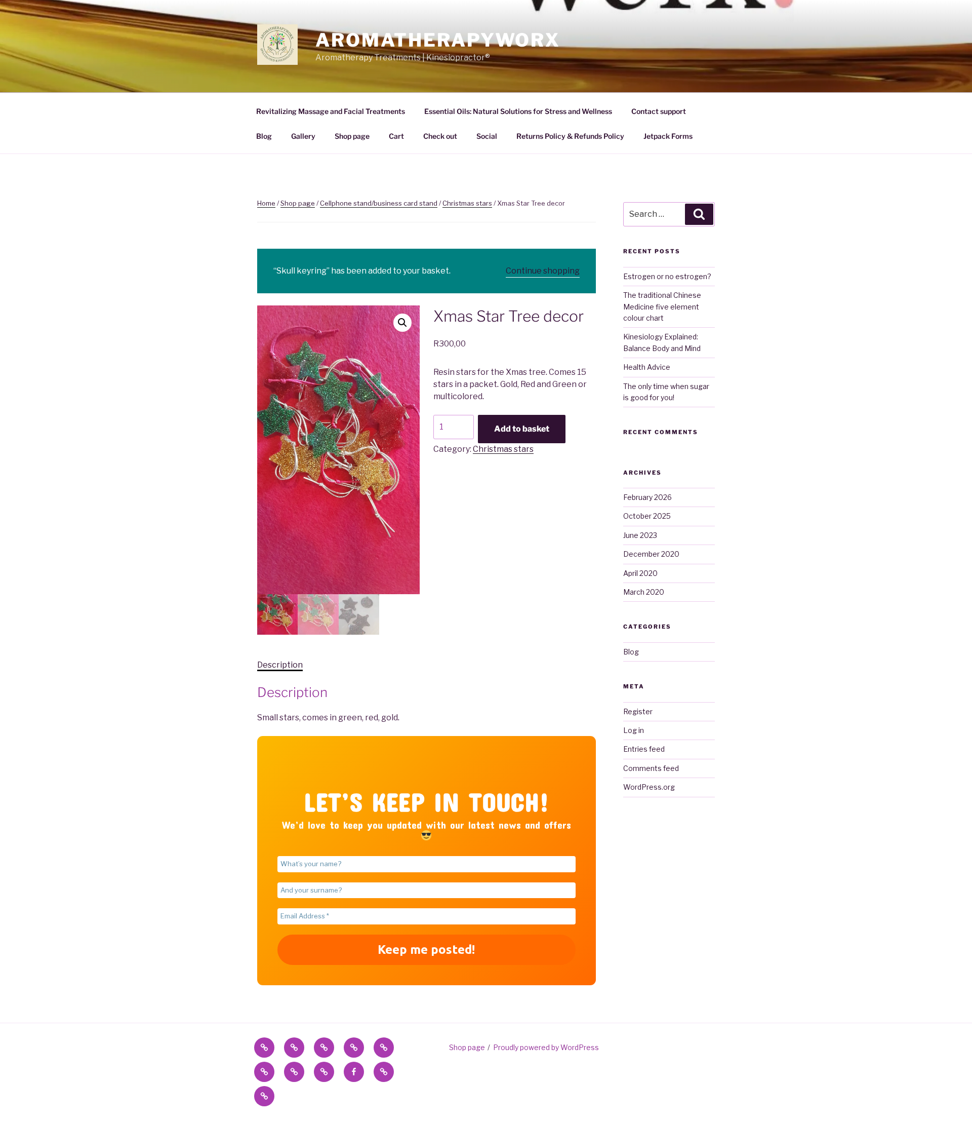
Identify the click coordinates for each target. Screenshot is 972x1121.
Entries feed (644, 749)
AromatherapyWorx (437, 40)
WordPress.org (649, 787)
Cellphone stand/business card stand (378, 203)
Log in (633, 730)
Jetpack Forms (668, 136)
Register (638, 711)
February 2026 (647, 497)
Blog (264, 136)
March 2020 (643, 592)
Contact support (658, 111)
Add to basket (521, 429)
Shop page (352, 136)
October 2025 (647, 516)
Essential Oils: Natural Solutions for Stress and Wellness (518, 111)
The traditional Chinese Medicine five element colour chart (662, 306)
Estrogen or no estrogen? (667, 276)
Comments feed (651, 768)
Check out (440, 136)
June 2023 (640, 535)
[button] (402, 323)
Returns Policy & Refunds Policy (570, 136)
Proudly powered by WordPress (546, 1047)
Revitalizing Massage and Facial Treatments (330, 111)
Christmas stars (467, 203)
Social (486, 136)
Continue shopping (543, 271)
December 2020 (651, 554)
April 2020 (640, 573)
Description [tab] (280, 665)
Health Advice (646, 367)
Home (266, 203)
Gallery (303, 136)
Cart (396, 136)
